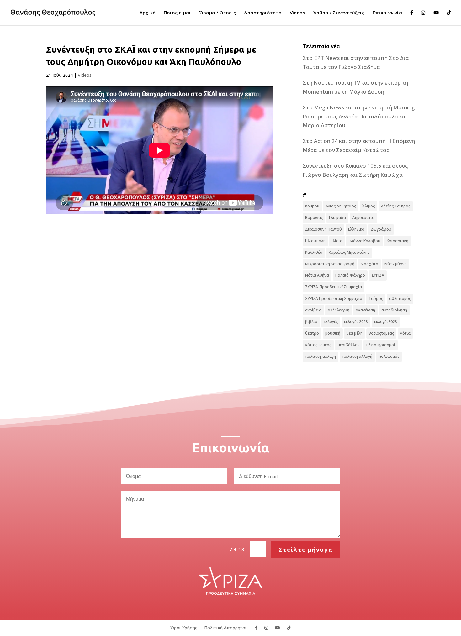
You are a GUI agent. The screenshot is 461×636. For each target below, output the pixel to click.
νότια (405, 333)
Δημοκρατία (363, 217)
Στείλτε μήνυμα (306, 549)
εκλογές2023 (385, 321)
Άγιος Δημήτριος (341, 206)
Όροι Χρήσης (183, 627)
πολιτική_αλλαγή (320, 356)
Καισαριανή (397, 240)
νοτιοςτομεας (381, 333)
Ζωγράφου (381, 229)
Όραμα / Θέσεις (217, 13)
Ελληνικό (356, 229)
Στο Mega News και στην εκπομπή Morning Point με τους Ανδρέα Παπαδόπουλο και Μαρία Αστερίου (359, 116)
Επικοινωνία (387, 13)
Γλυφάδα (337, 217)
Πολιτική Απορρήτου (226, 627)
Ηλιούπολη (315, 240)
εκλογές (331, 321)
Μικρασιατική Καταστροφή (329, 264)
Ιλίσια (337, 240)
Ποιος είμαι (177, 13)
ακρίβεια (313, 310)
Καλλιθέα (313, 252)
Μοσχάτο (369, 264)
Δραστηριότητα (263, 13)
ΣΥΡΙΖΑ (377, 275)
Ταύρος (375, 298)
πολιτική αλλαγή (357, 356)
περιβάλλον (348, 344)
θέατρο (312, 333)
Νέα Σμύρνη (395, 264)
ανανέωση (365, 310)
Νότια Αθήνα (317, 275)
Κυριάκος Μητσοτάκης (349, 252)
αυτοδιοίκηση (394, 310)
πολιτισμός (389, 356)
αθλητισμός (400, 298)
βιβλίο (311, 321)
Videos (297, 13)
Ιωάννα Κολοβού (364, 240)
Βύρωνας (314, 217)
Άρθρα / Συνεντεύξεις (338, 13)
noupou (312, 206)
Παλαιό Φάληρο (350, 275)
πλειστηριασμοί (380, 344)
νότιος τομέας (318, 344)
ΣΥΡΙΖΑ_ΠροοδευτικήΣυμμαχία (333, 286)
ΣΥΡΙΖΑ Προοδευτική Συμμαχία (333, 298)
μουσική (332, 333)
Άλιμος (368, 206)
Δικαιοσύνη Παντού (323, 229)
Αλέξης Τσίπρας (395, 206)
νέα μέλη (355, 333)
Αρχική (148, 13)
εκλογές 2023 (356, 321)
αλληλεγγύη (338, 310)
